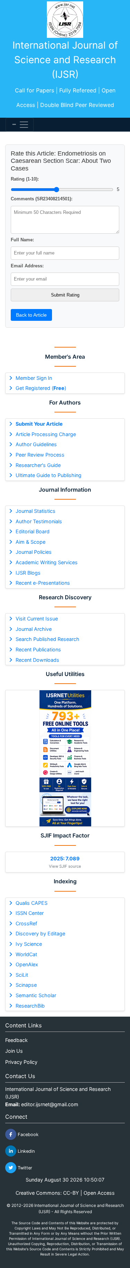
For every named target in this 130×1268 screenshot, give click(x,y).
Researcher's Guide (38, 465)
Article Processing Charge (46, 434)
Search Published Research (47, 639)
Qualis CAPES (31, 903)
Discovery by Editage (40, 933)
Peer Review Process (40, 455)
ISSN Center (30, 913)
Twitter (24, 1167)
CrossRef (26, 923)
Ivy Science (29, 944)
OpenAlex (27, 964)
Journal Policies (34, 552)
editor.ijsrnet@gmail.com (49, 1104)
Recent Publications (38, 649)
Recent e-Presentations (43, 583)
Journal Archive (34, 629)
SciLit (22, 975)
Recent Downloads (37, 660)
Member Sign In (34, 378)
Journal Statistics (35, 511)
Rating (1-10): (25, 179)
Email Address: (27, 265)
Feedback (16, 1040)
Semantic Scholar (36, 995)
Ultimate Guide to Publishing (48, 475)
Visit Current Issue (37, 619)
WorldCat (26, 954)
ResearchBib (30, 1006)
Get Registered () (41, 388)
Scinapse (26, 985)
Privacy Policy (21, 1062)
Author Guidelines (36, 444)
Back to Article (31, 315)
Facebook (27, 1134)
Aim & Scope (30, 542)
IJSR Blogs (28, 573)
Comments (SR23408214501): (41, 198)
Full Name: (22, 239)
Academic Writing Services (47, 562)
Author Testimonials (39, 521)
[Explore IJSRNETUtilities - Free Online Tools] (65, 758)
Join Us (14, 1051)
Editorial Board (33, 531)
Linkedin (25, 1151)
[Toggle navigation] (20, 125)
